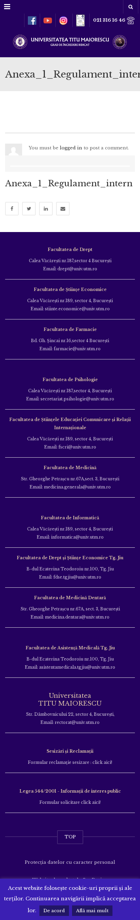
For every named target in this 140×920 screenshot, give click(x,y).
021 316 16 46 (109, 20)
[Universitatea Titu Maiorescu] (70, 41)
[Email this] (63, 208)
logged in (71, 148)
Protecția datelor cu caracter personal (70, 862)
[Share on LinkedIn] (46, 208)
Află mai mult (92, 911)
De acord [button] (54, 911)
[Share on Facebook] (12, 208)
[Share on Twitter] (29, 208)
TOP (70, 837)
